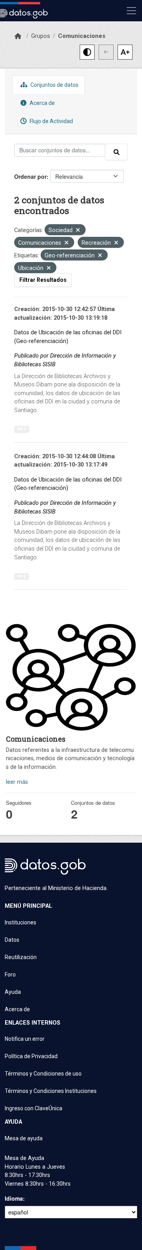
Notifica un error (25, 1039)
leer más (17, 782)
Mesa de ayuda (24, 1138)
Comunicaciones (81, 35)
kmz (21, 428)
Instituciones (20, 922)
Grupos (40, 35)
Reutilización (21, 957)
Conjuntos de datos (53, 85)
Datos (12, 940)
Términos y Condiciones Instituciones (51, 1091)
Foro (10, 974)
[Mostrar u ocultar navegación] (131, 10)
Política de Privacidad (31, 1056)
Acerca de (41, 103)
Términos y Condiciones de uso (43, 1073)
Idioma (14, 1198)
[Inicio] (18, 36)
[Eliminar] (78, 230)
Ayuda (13, 992)
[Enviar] (116, 152)
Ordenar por (30, 176)
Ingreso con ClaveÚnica (33, 1108)
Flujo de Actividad (50, 121)
